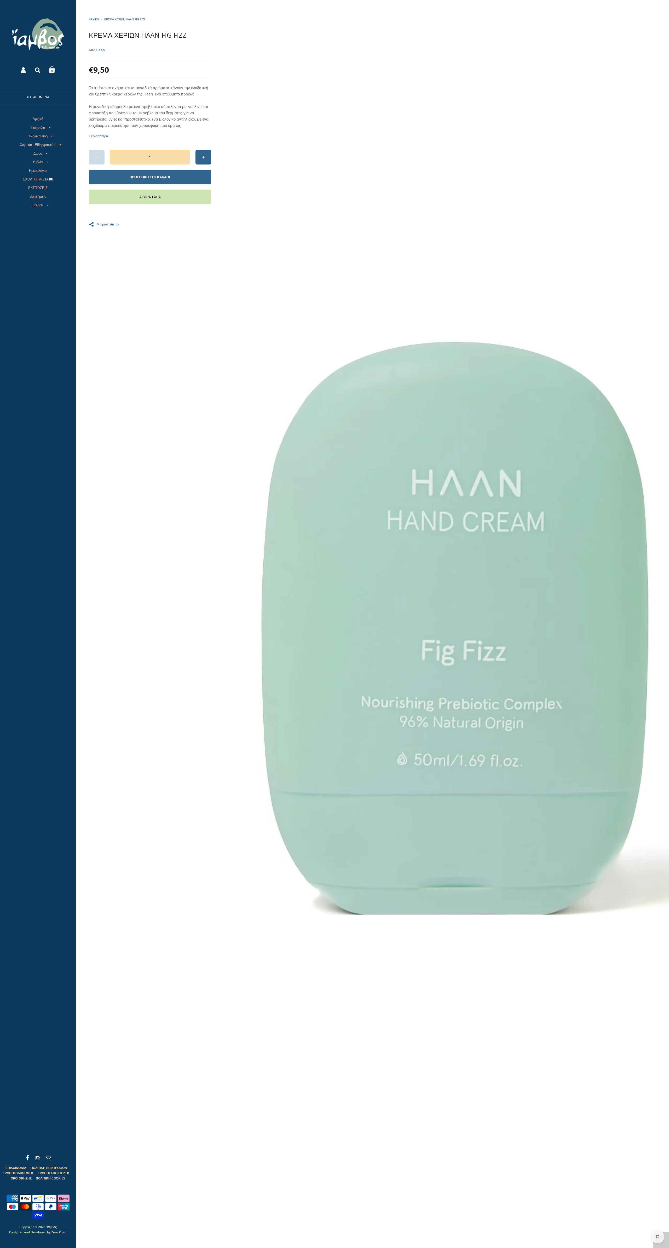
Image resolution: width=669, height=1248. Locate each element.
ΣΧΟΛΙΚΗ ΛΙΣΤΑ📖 (38, 179)
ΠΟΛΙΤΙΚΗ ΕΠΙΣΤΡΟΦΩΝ (49, 1168)
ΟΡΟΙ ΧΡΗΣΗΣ (21, 1178)
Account (23, 70)
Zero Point (59, 1232)
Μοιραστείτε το (108, 224)
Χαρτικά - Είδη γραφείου (38, 144)
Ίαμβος (51, 1227)
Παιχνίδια (38, 127)
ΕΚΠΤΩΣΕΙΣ (38, 187)
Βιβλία (38, 162)
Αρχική (38, 118)
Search (38, 70)
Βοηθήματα (38, 196)
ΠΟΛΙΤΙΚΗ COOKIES (50, 1178)
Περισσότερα (98, 136)
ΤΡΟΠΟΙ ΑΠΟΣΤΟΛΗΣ (54, 1173)
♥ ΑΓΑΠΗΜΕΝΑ (38, 97)
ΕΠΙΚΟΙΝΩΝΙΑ (15, 1168)
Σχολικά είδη (38, 136)
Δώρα (37, 153)
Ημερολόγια (38, 170)
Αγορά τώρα (150, 197)
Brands (37, 205)
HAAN (100, 50)
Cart (52, 70)
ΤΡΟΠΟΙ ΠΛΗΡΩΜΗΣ (18, 1173)
